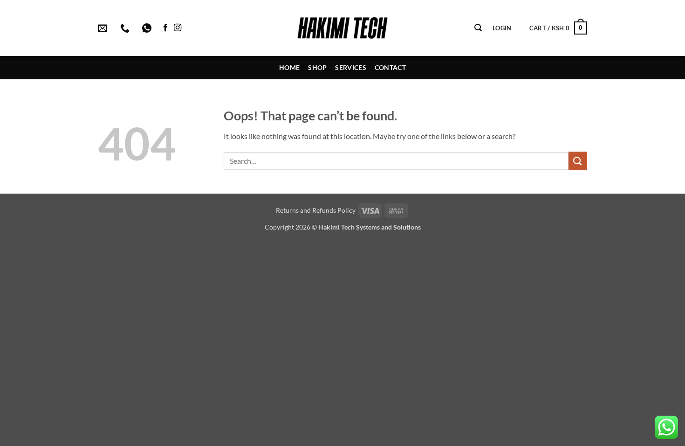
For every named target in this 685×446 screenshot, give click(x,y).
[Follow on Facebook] (165, 28)
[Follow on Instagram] (177, 28)
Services (350, 67)
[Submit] (578, 161)
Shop (317, 67)
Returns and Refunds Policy (316, 210)
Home (289, 67)
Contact (390, 67)
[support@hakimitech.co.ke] (104, 28)
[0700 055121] (126, 28)
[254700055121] (148, 28)
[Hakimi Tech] (342, 28)
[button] (478, 28)
